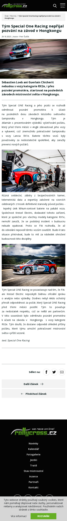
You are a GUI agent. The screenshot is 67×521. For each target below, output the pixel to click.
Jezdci (33, 460)
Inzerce (33, 476)
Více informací (18, 516)
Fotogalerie (33, 454)
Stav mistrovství (33, 471)
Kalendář (33, 449)
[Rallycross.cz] (14, 5)
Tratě (33, 465)
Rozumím (43, 516)
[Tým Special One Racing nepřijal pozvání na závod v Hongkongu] (33, 59)
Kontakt (33, 487)
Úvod (6, 16)
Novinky (13, 16)
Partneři (33, 482)
